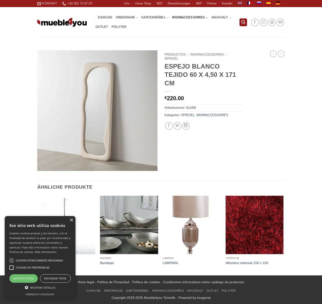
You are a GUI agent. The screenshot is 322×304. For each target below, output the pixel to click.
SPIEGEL (171, 58)
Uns (127, 3)
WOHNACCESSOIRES (188, 17)
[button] (243, 22)
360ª (199, 3)
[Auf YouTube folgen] (280, 22)
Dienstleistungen (179, 3)
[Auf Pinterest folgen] (272, 22)
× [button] (71, 220)
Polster (212, 3)
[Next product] (273, 53)
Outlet (101, 27)
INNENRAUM (125, 17)
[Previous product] (281, 53)
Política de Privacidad (113, 282)
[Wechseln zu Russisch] (259, 3)
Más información (46, 252)
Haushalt (219, 17)
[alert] (40, 257)
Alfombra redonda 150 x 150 (247, 263)
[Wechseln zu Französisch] (249, 3)
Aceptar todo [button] (23, 278)
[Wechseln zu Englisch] (240, 3)
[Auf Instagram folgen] (263, 22)
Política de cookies (146, 282)
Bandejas (107, 263)
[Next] (283, 235)
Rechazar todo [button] (55, 278)
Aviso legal (86, 282)
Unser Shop (143, 3)
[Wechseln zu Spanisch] (268, 3)
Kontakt (227, 3)
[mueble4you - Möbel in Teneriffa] (62, 22)
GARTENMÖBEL (153, 17)
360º (159, 3)
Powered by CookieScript (40, 294)
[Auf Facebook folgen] (255, 22)
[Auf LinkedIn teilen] (186, 126)
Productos (175, 54)
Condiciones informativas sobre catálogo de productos (203, 282)
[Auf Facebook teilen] (169, 126)
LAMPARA (170, 263)
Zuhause (105, 17)
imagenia (204, 298)
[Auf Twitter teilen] (177, 126)
